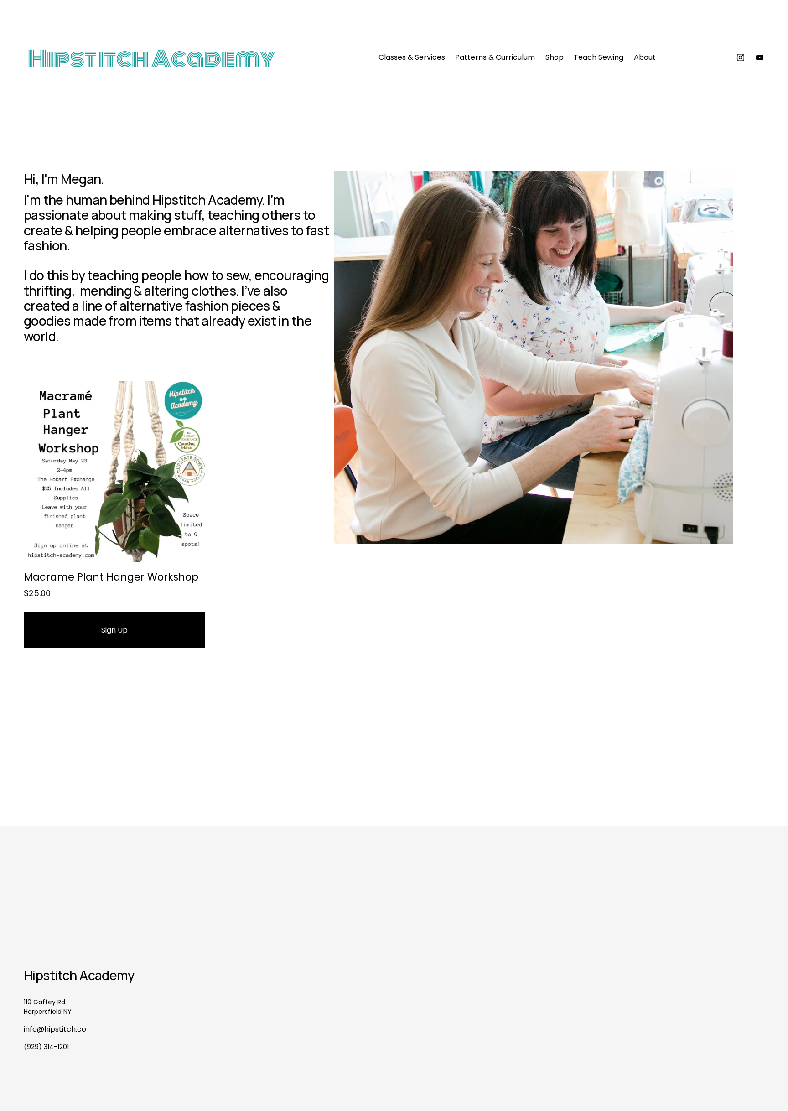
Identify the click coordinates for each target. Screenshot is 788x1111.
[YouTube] (759, 57)
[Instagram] (740, 57)
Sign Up (114, 630)
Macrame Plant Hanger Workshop (111, 577)
